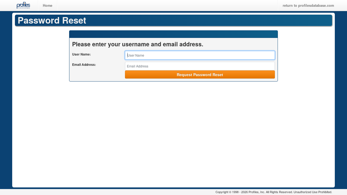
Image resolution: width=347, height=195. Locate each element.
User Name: (81, 54)
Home (47, 5)
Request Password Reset (200, 74)
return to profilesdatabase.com (308, 5)
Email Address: (84, 64)
